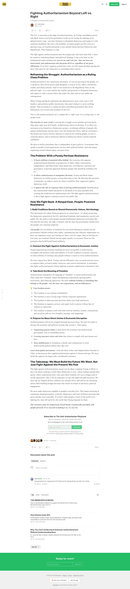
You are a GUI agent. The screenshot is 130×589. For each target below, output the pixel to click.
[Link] (27, 75)
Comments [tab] (35, 461)
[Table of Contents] (2, 294)
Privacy (64, 575)
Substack (55, 585)
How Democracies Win (40, 515)
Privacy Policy (79, 433)
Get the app (74, 580)
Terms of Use (74, 431)
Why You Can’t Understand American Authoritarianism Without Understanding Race (54, 531)
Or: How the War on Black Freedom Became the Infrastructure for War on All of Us (55, 536)
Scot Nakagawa (39, 24)
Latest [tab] (37, 495)
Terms (70, 575)
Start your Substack (60, 580)
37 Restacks (53, 440)
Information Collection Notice (64, 433)
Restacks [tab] (43, 461)
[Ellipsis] (98, 478)
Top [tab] (33, 495)
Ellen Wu (37, 479)
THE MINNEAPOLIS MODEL (42, 500)
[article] (65, 504)
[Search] (102, 4)
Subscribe (114, 4)
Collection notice (78, 575)
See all (34, 547)
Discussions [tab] (45, 495)
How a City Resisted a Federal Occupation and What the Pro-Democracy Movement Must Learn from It (53, 504)
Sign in (124, 4)
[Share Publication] (106, 4)
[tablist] (38, 461)
